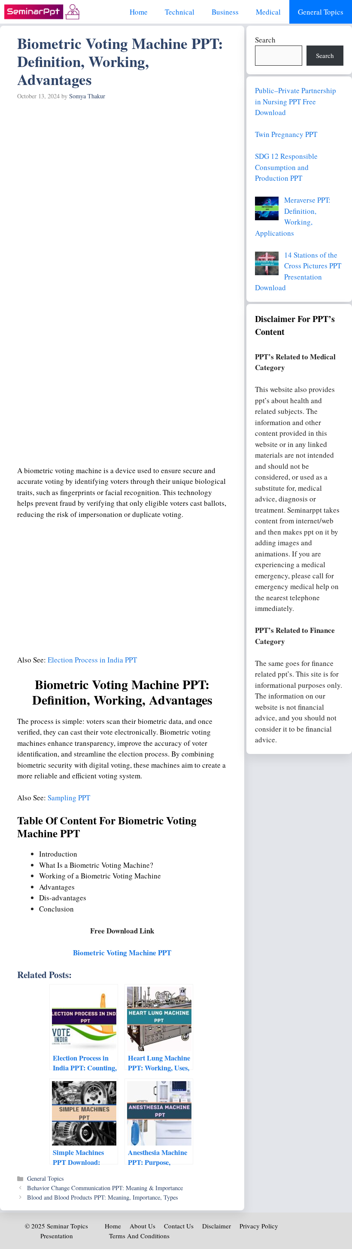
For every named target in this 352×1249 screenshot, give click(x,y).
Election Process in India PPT (92, 660)
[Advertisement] (122, 168)
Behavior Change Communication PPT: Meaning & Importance (105, 1188)
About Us (142, 1226)
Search (265, 40)
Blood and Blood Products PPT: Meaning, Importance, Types (102, 1197)
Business (225, 12)
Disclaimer (216, 1226)
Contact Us (179, 1226)
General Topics (320, 12)
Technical (179, 12)
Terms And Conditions (139, 1235)
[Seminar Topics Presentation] (41, 12)
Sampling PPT (69, 797)
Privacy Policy (259, 1226)
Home (139, 12)
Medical (268, 12)
